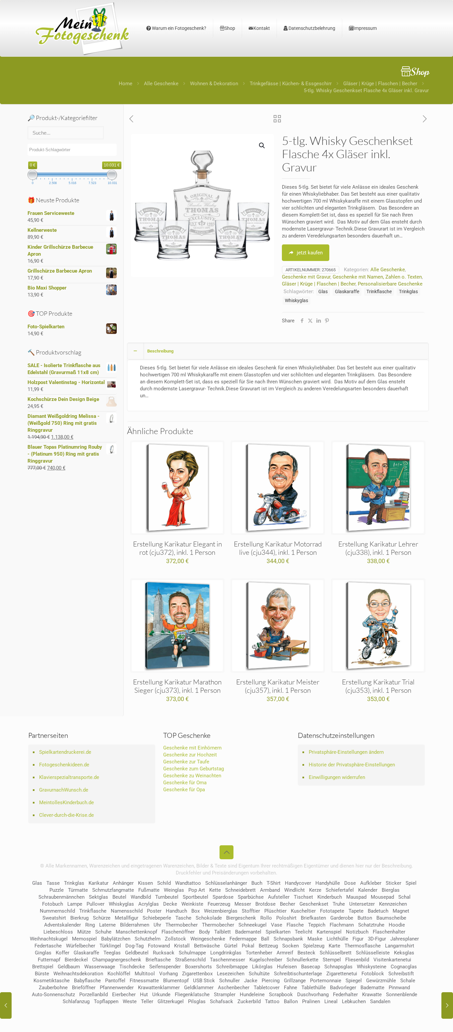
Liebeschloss (58, 932)
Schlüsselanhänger (226, 883)
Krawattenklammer (159, 988)
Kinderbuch (329, 897)
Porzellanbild (93, 995)
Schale (407, 981)
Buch (256, 883)
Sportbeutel (195, 897)
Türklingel (110, 946)
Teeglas (112, 953)
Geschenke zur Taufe (186, 762)
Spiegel (354, 981)
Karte (334, 946)
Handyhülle (327, 883)
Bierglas (391, 890)
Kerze (315, 890)
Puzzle (56, 890)
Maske (314, 939)
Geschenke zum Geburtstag (193, 769)
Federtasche (48, 946)
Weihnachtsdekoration (78, 974)
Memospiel (84, 939)
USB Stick (204, 981)
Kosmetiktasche (51, 981)
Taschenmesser (227, 960)
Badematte (372, 988)
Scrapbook (281, 995)
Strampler (224, 995)
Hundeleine (252, 995)
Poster (154, 911)
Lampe (74, 904)
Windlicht (294, 890)
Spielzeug (313, 946)
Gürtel (230, 946)
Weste (130, 1001)
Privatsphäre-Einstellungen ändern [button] (346, 752)
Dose (350, 883)
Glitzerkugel (171, 1001)
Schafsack (221, 1001)
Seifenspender (165, 967)
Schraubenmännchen (61, 897)
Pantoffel (115, 981)
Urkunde (161, 995)
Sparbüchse (251, 897)
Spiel (411, 883)
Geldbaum (69, 967)
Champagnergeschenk (116, 960)
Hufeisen (287, 967)
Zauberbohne (53, 988)
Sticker (393, 883)
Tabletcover (267, 988)
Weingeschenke (207, 939)
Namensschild (127, 911)
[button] (262, 145)
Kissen (145, 883)
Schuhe (103, 932)
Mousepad (382, 897)
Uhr (157, 925)
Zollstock (175, 939)
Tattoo (272, 1001)
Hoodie (397, 925)
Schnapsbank (288, 939)
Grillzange (295, 981)
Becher (287, 904)
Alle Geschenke (161, 84)
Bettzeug (268, 946)
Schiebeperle (157, 918)
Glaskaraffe (347, 291)
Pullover (95, 904)
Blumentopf (176, 981)
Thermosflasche (363, 946)
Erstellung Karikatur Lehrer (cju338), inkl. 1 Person (378, 548)
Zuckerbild (249, 1001)
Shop (230, 28)
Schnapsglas (338, 967)
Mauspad (356, 897)
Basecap (310, 967)
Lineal (331, 1001)
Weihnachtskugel (49, 939)
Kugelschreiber (265, 960)
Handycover (298, 883)
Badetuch (378, 911)
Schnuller (229, 981)
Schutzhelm (148, 939)
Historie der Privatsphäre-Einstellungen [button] (352, 765)
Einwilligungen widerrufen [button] (337, 777)
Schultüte (259, 974)
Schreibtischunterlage (298, 974)
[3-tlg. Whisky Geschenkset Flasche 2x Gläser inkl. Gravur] (6, 1005)
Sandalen (380, 1001)
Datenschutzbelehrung (311, 28)
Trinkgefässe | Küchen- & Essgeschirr (291, 84)
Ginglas (43, 953)
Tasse (53, 883)
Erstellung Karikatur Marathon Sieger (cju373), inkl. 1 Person (177, 685)
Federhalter (345, 995)
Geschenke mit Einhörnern (192, 748)
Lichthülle (337, 939)
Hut (144, 995)
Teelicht (303, 932)
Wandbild (141, 897)
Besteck (306, 953)
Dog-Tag (134, 946)
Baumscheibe (391, 918)
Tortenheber (259, 953)
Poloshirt (286, 918)
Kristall (182, 946)
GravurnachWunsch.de (63, 790)
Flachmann (342, 925)
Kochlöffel (118, 974)
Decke (170, 904)
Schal (404, 897)
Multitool (145, 974)
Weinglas (174, 890)
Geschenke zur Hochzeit (190, 755)
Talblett (222, 932)
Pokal (248, 946)
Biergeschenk (241, 918)
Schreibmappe (232, 967)
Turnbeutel (166, 897)
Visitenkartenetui (392, 960)
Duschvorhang (313, 995)
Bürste (42, 974)
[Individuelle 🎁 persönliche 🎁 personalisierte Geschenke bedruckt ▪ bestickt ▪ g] (82, 28)
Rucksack (163, 953)
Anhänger (123, 883)
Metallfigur (126, 918)
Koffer (62, 953)
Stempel (332, 960)
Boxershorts (198, 967)
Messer (242, 904)
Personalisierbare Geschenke (390, 284)
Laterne (107, 925)
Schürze (101, 918)
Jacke (250, 981)
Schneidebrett (240, 890)
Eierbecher (124, 995)
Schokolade (209, 918)
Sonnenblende (401, 995)
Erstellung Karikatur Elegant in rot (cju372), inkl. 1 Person (177, 548)
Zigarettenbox (197, 974)
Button (364, 918)
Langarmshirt (399, 946)
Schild (164, 883)
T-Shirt (274, 883)
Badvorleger (343, 988)
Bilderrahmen (134, 925)
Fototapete (332, 911)
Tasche (183, 918)
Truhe (339, 904)
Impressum (365, 28)
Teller (147, 1001)
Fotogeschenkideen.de (64, 765)
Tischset (303, 897)
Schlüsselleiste (373, 953)
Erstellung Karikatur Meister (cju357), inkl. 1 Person (277, 685)
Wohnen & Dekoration (214, 84)
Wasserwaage (99, 967)
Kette (215, 890)
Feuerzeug (219, 904)
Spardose (223, 897)
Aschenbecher (233, 988)
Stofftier (251, 911)
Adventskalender (62, 925)
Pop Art (196, 890)
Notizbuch (357, 932)
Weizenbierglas (220, 911)
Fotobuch (52, 904)
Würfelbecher (80, 946)
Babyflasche (87, 981)
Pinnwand (399, 988)
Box (195, 911)
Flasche (295, 925)
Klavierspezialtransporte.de (69, 777)
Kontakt (261, 28)
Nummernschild (57, 911)
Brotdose (265, 904)
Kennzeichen (393, 904)
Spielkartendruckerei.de (65, 752)
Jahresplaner (404, 939)
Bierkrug (79, 918)
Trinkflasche (379, 291)
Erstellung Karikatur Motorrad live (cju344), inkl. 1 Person (278, 548)
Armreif (285, 953)
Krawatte (372, 995)
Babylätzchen (115, 939)
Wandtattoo (188, 883)
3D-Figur (377, 939)
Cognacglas (404, 967)
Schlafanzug (76, 1001)
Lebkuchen (354, 1001)
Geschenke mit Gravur (306, 277)
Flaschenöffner (178, 932)
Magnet (401, 911)
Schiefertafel (340, 890)
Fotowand (159, 946)
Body (204, 932)
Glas (323, 291)
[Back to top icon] (226, 852)
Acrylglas (148, 904)
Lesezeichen (230, 974)
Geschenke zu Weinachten (192, 776)
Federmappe (243, 939)
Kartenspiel (329, 932)
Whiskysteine (371, 967)
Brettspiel (42, 967)
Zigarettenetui (341, 974)
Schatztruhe (371, 925)
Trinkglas (408, 291)
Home (125, 84)
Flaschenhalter (389, 932)
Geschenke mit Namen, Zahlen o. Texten (377, 277)
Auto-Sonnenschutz (53, 995)
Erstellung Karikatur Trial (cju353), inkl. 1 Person (378, 685)
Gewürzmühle (381, 981)
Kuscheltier (303, 911)
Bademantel (248, 932)
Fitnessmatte (144, 981)
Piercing (271, 981)
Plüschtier (275, 911)
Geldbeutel (137, 953)
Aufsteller (279, 897)
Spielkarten (278, 932)
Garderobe (341, 918)
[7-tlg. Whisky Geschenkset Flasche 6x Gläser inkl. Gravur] (447, 1005)
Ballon (291, 1001)
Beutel (119, 897)
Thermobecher (181, 925)
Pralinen (311, 1001)
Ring (90, 925)
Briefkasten (313, 918)
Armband (270, 890)
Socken (290, 946)
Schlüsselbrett (336, 953)
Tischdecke (132, 967)
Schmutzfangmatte (113, 890)
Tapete (356, 911)
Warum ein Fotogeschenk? (178, 28)
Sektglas (98, 897)
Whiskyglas (296, 300)
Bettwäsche (207, 946)
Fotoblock (372, 974)
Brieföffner (84, 988)
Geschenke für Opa (184, 790)
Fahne (290, 988)
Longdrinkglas (225, 953)
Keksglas (404, 953)
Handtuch (176, 911)
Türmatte (78, 890)
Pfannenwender (117, 988)
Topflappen (106, 1001)
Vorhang (168, 974)
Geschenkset (313, 904)
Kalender (367, 890)
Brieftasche (158, 960)
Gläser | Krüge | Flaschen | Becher (380, 84)
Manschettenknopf (136, 932)
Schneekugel (252, 925)
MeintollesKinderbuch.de (66, 803)
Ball (265, 939)
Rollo (266, 918)
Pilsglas (197, 1001)
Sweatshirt (54, 918)
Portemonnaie (325, 981)
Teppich (316, 925)
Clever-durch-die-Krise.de (66, 815)
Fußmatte (149, 890)
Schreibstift (401, 974)
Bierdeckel (76, 960)
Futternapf (49, 960)
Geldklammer (199, 988)
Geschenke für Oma (185, 783)
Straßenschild (190, 960)
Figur (358, 939)
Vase (276, 925)
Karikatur (98, 883)
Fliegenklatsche (192, 995)
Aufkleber (370, 883)
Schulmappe (192, 953)
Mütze (84, 932)
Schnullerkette (302, 960)
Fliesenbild (357, 960)
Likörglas (262, 967)
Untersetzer (362, 904)
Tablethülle (313, 988)
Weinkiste (192, 904)
